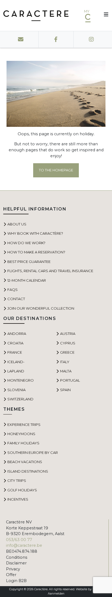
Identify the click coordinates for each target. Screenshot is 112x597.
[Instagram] (91, 39)
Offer (11, 574)
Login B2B (16, 580)
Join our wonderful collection (40, 308)
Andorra (16, 333)
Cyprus (67, 343)
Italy (64, 362)
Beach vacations (24, 462)
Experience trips (24, 424)
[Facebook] (56, 39)
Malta (65, 371)
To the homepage (56, 170)
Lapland (15, 371)
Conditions (16, 557)
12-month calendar (26, 280)
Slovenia (16, 390)
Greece (67, 352)
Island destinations (27, 471)
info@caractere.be (24, 545)
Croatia (15, 343)
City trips (16, 480)
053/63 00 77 (19, 539)
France (14, 352)
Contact (16, 299)
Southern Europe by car (32, 452)
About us (16, 224)
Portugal (70, 380)
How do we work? (26, 243)
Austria (67, 333)
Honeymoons (21, 434)
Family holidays (23, 443)
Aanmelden (56, 593)
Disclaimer (16, 563)
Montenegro (20, 380)
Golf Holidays (22, 490)
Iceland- (15, 362)
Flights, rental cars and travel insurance (50, 271)
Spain (65, 390)
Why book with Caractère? (35, 233)
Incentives (17, 499)
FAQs (12, 289)
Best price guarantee (29, 261)
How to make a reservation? (36, 252)
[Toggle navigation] (104, 15)
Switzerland (20, 399)
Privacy (13, 569)
